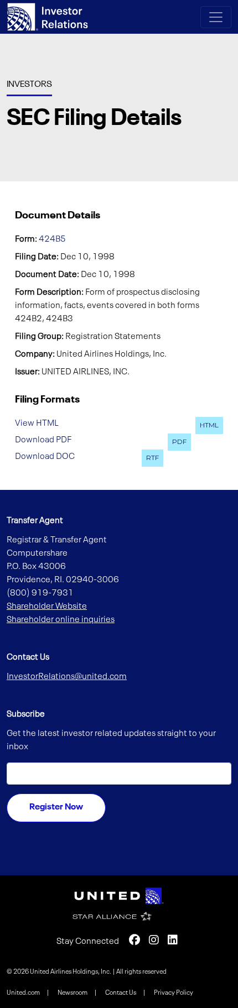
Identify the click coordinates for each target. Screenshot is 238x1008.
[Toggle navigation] (215, 17)
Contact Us (121, 993)
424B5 (52, 239)
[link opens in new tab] (119, 895)
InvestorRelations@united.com (67, 676)
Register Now (56, 807)
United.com (24, 993)
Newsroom (73, 993)
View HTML (37, 423)
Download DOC (45, 456)
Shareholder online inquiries (61, 619)
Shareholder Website (47, 606)
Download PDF (43, 440)
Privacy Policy (173, 993)
